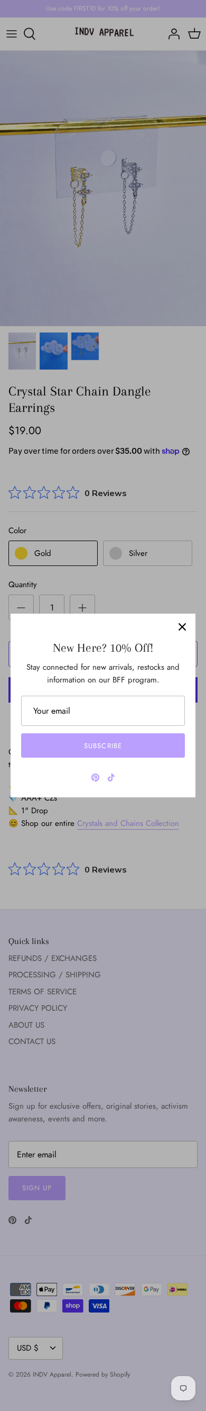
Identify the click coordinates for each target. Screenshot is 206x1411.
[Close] (182, 627)
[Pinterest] (95, 777)
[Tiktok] (111, 777)
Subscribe (102, 746)
